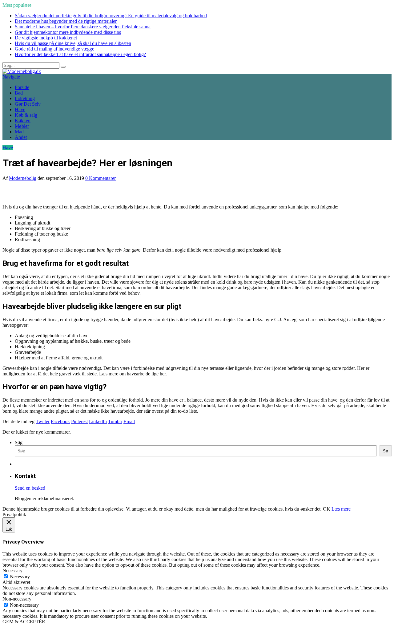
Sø (385, 451)
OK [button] (326, 509)
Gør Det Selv (28, 104)
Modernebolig (22, 178)
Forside (22, 87)
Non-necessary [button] (16, 598)
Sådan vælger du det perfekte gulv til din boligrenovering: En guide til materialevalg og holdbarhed (111, 15)
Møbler (22, 126)
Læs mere (341, 509)
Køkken (22, 120)
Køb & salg (26, 115)
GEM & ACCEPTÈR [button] (23, 621)
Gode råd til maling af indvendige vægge (54, 48)
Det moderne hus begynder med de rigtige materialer (66, 21)
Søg (18, 442)
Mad (19, 131)
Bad (19, 92)
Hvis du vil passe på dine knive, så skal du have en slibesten (73, 43)
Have (20, 109)
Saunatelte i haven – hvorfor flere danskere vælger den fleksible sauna (83, 26)
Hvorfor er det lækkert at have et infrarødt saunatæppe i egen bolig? (80, 54)
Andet (21, 137)
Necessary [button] (12, 570)
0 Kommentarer (100, 178)
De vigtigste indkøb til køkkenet (46, 37)
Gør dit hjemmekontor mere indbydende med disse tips (68, 32)
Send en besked (30, 488)
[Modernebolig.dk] (21, 71)
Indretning (25, 98)
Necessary (20, 576)
